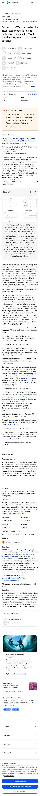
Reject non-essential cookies (20, 787)
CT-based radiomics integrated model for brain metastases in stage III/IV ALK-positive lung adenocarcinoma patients (19, 141)
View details (32, 94)
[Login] (37, 2)
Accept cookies (20, 781)
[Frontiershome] (12, 2)
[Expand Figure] (35, 192)
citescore (21, 691)
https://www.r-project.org (16, 371)
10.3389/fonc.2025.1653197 (13, 514)
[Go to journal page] (33, 686)
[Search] (32, 2)
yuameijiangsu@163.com (11, 580)
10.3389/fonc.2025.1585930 (16, 154)
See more (31, 86)
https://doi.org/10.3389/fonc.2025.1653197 (25, 21)
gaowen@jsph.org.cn (10, 578)
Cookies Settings (20, 791)
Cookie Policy (9, 775)
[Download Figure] (31, 192)
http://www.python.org (28, 378)
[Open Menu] (3, 2)
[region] (20, 778)
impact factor (9, 691)
